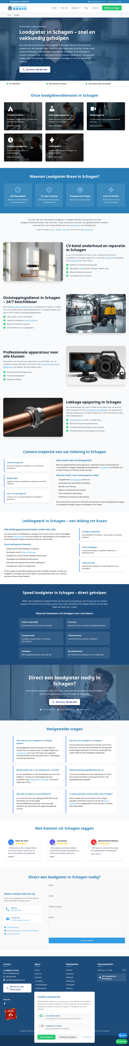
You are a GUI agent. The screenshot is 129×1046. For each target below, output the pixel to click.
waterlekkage (76, 601)
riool (31, 307)
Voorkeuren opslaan (67, 1037)
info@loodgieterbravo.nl (15, 980)
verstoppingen (104, 467)
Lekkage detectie (76, 420)
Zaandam (66, 229)
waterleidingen (19, 536)
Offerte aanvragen (111, 8)
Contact (95, 8)
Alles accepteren (46, 1037)
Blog (86, 8)
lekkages (33, 779)
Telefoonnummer (55, 907)
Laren (52, 229)
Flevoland (69, 974)
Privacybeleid (87, 1037)
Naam (51, 885)
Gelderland (70, 981)
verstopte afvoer (14, 307)
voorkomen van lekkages (97, 410)
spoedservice (22, 753)
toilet (24, 307)
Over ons (64, 8)
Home (54, 8)
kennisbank (75, 225)
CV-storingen (44, 779)
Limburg (69, 988)
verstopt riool (56, 604)
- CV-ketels (39, 981)
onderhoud (110, 258)
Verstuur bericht (87, 940)
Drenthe (69, 970)
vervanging (73, 260)
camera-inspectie (30, 320)
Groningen (70, 985)
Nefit (81, 268)
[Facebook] (4, 1003)
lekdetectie (8, 367)
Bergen (59, 229)
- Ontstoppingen (41, 985)
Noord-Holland (87, 229)
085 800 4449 (11, 977)
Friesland (69, 977)
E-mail (51, 896)
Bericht (51, 917)
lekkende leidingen (28, 552)
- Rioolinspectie (40, 988)
